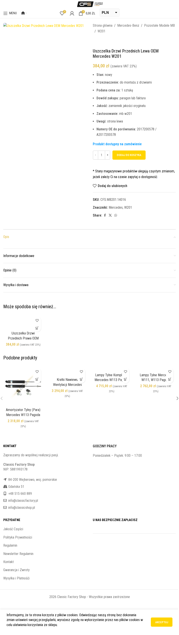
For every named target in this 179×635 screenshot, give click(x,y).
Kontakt (8, 562)
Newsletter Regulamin (18, 554)
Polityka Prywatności (17, 537)
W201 (101, 31)
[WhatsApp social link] (115, 215)
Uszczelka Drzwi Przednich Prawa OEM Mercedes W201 (23, 338)
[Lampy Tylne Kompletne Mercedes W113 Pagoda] (112, 368)
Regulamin (10, 545)
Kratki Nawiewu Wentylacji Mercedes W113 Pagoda (67, 385)
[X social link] (110, 215)
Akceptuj (161, 622)
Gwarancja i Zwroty (16, 570)
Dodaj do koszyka (129, 155)
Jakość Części (13, 529)
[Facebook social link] (104, 215)
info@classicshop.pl (21, 508)
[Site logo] (89, 4)
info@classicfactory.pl (23, 501)
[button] (37, 328)
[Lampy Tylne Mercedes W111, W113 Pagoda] (156, 368)
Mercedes (116, 207)
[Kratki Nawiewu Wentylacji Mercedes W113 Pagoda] (68, 371)
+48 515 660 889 (20, 494)
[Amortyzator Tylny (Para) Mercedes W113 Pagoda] (23, 386)
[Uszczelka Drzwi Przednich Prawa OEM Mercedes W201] (23, 321)
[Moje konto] (72, 13)
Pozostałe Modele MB (159, 25)
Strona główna (102, 25)
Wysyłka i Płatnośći (16, 578)
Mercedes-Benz (128, 25)
